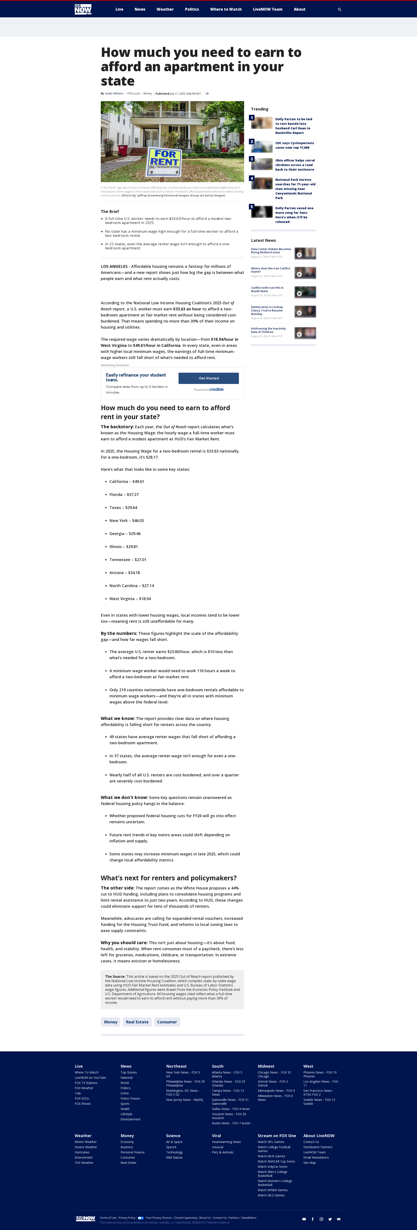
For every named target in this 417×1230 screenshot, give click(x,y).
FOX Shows (83, 1104)
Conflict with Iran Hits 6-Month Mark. (267, 289)
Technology (174, 1152)
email (338, 1219)
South (217, 1066)
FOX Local (133, 93)
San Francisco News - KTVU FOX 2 (318, 1092)
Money (148, 93)
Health (125, 1109)
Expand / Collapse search (339, 9)
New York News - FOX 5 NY (183, 1074)
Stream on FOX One (277, 1135)
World (125, 1083)
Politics (126, 1088)
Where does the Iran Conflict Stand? (270, 270)
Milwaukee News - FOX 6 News (275, 1098)
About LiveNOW (318, 1135)
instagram (321, 1219)
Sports (125, 1104)
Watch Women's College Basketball (275, 1183)
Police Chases (130, 1098)
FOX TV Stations (86, 1083)
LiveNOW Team (314, 1152)
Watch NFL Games (271, 1142)
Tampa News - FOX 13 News (228, 1092)
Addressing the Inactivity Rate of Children (268, 330)
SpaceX (171, 1147)
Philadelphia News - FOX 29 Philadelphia (185, 1083)
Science (173, 1135)
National (126, 1077)
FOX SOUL (82, 1098)
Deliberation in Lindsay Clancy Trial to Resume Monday (267, 310)
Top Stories (129, 1072)
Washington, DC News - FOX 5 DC (183, 1092)
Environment (84, 1157)
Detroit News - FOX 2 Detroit (273, 1083)
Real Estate (137, 1021)
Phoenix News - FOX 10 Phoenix (320, 1074)
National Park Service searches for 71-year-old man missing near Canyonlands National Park (295, 189)
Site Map (309, 1163)
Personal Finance (133, 1152)
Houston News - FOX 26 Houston (229, 1116)
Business (127, 1147)
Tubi (78, 1093)
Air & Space (174, 1142)
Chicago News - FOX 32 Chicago (274, 1074)
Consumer (167, 1021)
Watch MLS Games (271, 1195)
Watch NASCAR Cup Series (276, 1161)
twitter (330, 1219)
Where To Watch (86, 1072)
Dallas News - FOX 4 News (231, 1109)
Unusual (217, 1147)
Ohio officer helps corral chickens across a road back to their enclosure (295, 164)
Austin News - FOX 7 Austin (231, 1123)
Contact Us (311, 1142)
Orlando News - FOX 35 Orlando (228, 1083)
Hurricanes (82, 1152)
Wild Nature (174, 1157)
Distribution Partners (318, 1147)
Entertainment (131, 1119)
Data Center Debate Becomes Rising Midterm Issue (271, 250)
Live (79, 1066)
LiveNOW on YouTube (90, 1077)
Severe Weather (86, 1147)
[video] (305, 253)
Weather (83, 1135)
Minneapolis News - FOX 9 (276, 1090)
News (126, 1066)
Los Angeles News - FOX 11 (320, 1083)
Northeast (176, 1066)
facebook (312, 1219)
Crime (125, 1093)
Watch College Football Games (274, 1149)
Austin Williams (114, 93)
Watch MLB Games (271, 1156)
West (308, 1066)
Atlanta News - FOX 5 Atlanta (227, 1074)
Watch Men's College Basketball (272, 1174)
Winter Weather (86, 1142)
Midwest (266, 1066)
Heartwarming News (226, 1142)
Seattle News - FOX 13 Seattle (319, 1102)
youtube (304, 1219)
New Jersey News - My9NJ (184, 1100)
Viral (216, 1135)
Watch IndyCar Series (273, 1166)
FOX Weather (84, 1088)
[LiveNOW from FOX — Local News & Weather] (89, 9)
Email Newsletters (316, 1157)
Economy (127, 1142)
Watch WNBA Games (273, 1190)
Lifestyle (126, 1114)
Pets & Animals (222, 1152)
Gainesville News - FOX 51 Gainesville (230, 1102)
